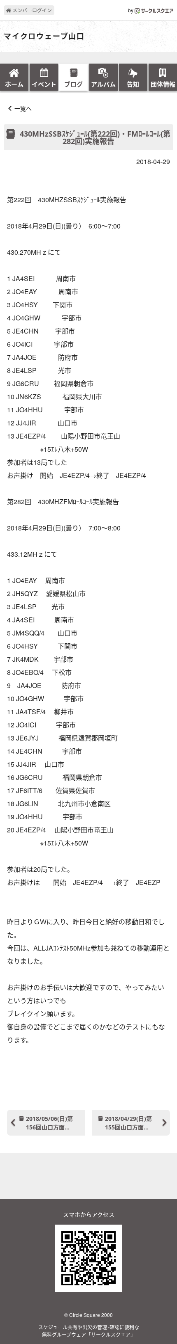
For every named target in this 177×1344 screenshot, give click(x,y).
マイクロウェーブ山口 (44, 36)
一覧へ (23, 108)
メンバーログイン (31, 10)
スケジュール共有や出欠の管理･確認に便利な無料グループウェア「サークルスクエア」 (88, 1330)
